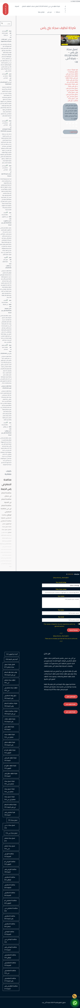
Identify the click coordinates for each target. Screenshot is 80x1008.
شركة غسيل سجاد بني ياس (72, 87)
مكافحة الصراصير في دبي (10, 971)
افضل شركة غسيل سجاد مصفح (6, 527)
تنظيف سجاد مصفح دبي (9, 681)
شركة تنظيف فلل (70, 712)
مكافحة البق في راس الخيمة (10, 870)
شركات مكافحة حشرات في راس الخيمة (10, 712)
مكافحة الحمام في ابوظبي (6, 511)
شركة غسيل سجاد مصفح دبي (9, 790)
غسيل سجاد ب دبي (9, 826)
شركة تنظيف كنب (70, 704)
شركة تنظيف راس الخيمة (9, 728)
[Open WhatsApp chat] (75, 1003)
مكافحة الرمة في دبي (10, 940)
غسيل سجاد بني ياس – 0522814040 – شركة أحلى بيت (71, 55)
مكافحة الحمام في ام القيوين (10, 901)
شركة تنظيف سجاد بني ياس (72, 79)
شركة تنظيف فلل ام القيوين (9, 751)
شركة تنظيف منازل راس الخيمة (10, 774)
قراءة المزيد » (73, 132)
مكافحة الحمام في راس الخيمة (6, 484)
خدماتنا (58, 12)
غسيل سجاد (71, 92)
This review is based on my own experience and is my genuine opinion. (59, 625)
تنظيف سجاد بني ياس (72, 74)
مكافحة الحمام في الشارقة (9, 886)
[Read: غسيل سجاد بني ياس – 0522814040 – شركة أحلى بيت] (70, 40)
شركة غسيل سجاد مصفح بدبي (9, 782)
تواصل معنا (41, 12)
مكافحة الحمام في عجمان (9, 925)
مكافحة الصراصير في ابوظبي (10, 956)
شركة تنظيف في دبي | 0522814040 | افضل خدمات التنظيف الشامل (41, 6)
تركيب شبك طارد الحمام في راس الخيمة (10, 673)
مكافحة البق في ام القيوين (9, 862)
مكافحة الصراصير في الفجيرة (10, 964)
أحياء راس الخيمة (8, 561)
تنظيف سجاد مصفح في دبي (10, 689)
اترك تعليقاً (75, 69)
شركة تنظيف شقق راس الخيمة (9, 743)
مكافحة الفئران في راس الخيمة (11, 987)
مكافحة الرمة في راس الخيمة (5, 544)
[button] (55, 12)
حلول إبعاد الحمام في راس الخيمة (10, 696)
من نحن (49, 12)
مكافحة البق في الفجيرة (9, 855)
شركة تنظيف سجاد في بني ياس (72, 82)
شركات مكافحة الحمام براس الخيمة (10, 704)
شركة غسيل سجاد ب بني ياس (71, 85)
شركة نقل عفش (71, 696)
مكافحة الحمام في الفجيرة (9, 894)
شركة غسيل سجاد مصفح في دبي (9, 798)
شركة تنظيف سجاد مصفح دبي (9, 735)
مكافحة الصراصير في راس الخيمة (10, 979)
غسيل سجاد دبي (12, 833)
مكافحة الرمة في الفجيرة (9, 932)
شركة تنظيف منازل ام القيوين (10, 767)
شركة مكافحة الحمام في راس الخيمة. (10, 805)
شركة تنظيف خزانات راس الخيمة (9, 720)
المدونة (17, 6)
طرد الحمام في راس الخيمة (9, 813)
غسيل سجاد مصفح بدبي (9, 847)
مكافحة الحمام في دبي (11, 909)
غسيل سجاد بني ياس (72, 94)
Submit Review (73, 630)
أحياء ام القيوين (12, 654)
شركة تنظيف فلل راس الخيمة (10, 759)
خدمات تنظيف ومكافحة (72, 70)
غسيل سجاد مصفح (9, 839)
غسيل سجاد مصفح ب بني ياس (73, 99)
